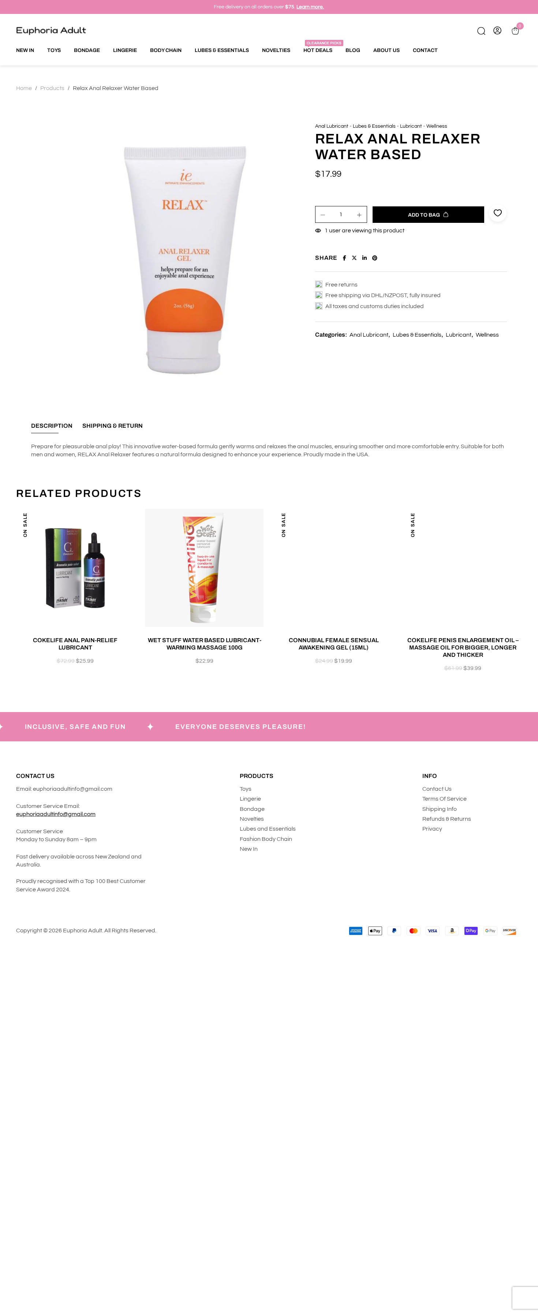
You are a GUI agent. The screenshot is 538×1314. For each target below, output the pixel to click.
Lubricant (411, 126)
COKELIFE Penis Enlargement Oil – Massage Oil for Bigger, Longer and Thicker (463, 647)
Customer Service (40, 831)
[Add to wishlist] (132, 521)
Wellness (436, 126)
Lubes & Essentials (374, 126)
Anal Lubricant (331, 126)
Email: (24, 789)
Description (51, 426)
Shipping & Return (112, 426)
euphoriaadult (51, 789)
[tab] (51, 427)
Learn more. (310, 7)
